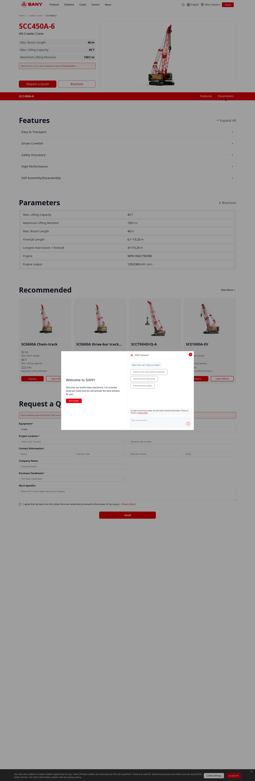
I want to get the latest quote (144, 379)
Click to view (143, 413)
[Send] (188, 424)
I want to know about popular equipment (149, 372)
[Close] (190, 354)
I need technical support (142, 386)
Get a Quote (74, 401)
